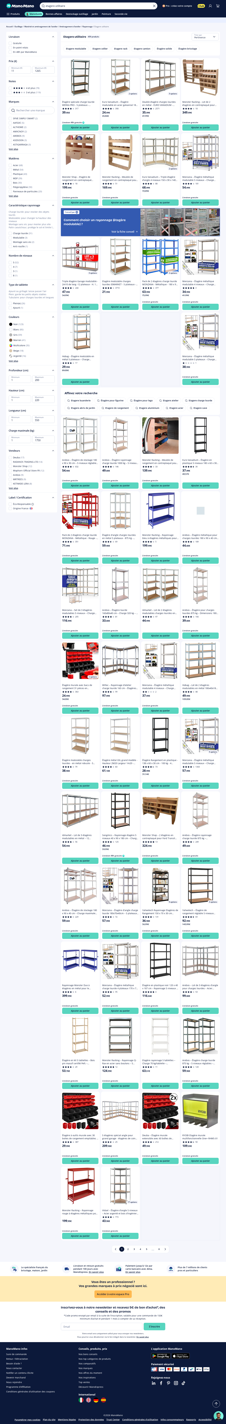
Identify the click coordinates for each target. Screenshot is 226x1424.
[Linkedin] (153, 1383)
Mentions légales (67, 1419)
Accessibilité (205, 1419)
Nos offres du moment (90, 1372)
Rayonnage (87, 26)
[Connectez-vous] (210, 5)
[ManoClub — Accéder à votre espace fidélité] (201, 5)
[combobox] (205, 36)
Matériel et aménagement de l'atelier (41, 26)
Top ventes (84, 1382)
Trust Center (113, 1419)
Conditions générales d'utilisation (140, 1419)
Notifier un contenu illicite (19, 1372)
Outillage (18, 26)
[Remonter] (216, 1403)
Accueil (9, 26)
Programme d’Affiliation (18, 1386)
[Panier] (217, 5)
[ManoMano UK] (88, 1400)
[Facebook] (161, 1383)
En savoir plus (143, 1337)
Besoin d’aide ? (14, 1363)
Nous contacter (14, 1368)
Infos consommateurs (172, 1419)
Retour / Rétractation (17, 1358)
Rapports (191, 1419)
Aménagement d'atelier (70, 26)
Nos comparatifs (87, 1363)
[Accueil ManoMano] (20, 5)
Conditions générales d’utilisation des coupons (30, 1391)
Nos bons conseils (88, 1354)
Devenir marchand (16, 1377)
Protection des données (91, 1419)
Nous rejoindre (14, 1382)
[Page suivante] (165, 1249)
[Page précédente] (115, 1249)
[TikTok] (183, 1383)
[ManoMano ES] (103, 1400)
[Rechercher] (43, 6)
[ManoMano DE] (96, 1400)
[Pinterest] (168, 1383)
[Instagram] (175, 1383)
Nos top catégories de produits (95, 1358)
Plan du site (49, 1419)
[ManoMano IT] (81, 1400)
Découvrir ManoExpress (91, 1386)
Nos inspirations (87, 1377)
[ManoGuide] (219, 1416)
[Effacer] (154, 6)
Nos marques (86, 1368)
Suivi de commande (16, 1354)
